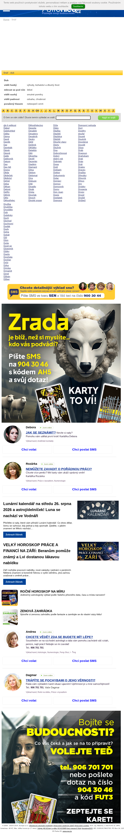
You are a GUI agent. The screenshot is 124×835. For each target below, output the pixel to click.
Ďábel (7, 128)
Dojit (55, 167)
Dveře (7, 254)
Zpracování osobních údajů (63, 825)
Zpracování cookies (81, 825)
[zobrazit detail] (12, 442)
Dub (6, 212)
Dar (5, 144)
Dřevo (81, 181)
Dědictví (8, 178)
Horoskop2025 (87, 828)
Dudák (7, 226)
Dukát (7, 234)
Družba (7, 204)
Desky (31, 139)
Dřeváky (82, 175)
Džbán (7, 276)
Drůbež (82, 200)
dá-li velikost (10, 125)
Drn (80, 183)
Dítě (30, 183)
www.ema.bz (67, 831)
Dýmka (7, 268)
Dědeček (8, 175)
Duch (6, 218)
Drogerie (82, 189)
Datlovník (8, 158)
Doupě (81, 136)
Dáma (7, 136)
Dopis (56, 195)
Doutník (82, 139)
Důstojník (8, 248)
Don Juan (58, 192)
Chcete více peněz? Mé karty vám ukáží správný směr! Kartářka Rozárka (59, 472)
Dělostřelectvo (35, 125)
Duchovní (8, 223)
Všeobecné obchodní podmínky (41, 825)
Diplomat (32, 175)
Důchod (7, 220)
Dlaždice (57, 136)
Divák (31, 189)
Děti (30, 153)
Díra (30, 178)
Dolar (56, 178)
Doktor (56, 172)
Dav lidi (7, 167)
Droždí (81, 197)
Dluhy (56, 144)
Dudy (6, 229)
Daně (6, 139)
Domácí (57, 181)
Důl (5, 237)
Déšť (30, 142)
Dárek (7, 150)
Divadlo (32, 186)
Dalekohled (9, 130)
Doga (56, 164)
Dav (6, 164)
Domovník (58, 186)
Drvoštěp (8, 209)
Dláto (56, 128)
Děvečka (32, 156)
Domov (57, 183)
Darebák (8, 147)
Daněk (7, 142)
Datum (7, 161)
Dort (80, 128)
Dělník (7, 195)
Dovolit (81, 144)
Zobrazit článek (14, 534)
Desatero (33, 133)
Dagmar (39, 675)
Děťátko (32, 147)
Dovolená (83, 142)
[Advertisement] (61, 46)
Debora (39, 427)
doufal (81, 133)
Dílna (31, 169)
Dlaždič (57, 133)
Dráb (80, 150)
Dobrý (56, 156)
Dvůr (6, 262)
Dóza (80, 147)
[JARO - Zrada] (61, 363)
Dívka (31, 192)
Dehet (7, 181)
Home (6, 19)
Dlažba (56, 130)
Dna (55, 150)
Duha (6, 232)
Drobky (81, 186)
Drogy (81, 192)
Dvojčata (8, 257)
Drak (80, 158)
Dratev (81, 167)
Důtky (6, 251)
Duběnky (8, 215)
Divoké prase (35, 200)
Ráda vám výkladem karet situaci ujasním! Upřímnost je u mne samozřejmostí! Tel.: (67, 684)
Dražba (82, 172)
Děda (6, 172)
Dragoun (82, 153)
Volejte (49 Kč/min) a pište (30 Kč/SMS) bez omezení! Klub (59, 828)
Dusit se (8, 246)
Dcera (7, 169)
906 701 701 (37, 647)
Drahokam (83, 156)
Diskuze (32, 181)
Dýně (6, 273)
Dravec (81, 169)
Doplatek (57, 197)
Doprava (57, 200)
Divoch (31, 197)
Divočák (32, 195)
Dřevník (82, 178)
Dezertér (32, 161)
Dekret (7, 189)
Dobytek (57, 161)
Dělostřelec (9, 200)
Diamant (32, 167)
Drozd (81, 195)
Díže (55, 125)
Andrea (39, 631)
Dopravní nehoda (87, 125)
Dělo (6, 197)
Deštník (32, 144)
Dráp (80, 161)
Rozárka (39, 463)
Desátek (32, 130)
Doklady (57, 169)
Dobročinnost (60, 153)
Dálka (6, 133)
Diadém (32, 164)
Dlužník (57, 147)
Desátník (32, 136)
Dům (6, 240)
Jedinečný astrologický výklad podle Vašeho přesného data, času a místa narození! (62, 595)
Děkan (7, 186)
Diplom (32, 172)
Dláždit (56, 139)
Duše (6, 243)
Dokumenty (59, 175)
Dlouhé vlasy (59, 142)
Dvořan (7, 259)
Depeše (32, 128)
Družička (8, 207)
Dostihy (82, 130)
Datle (6, 156)
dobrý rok (58, 158)
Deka (6, 183)
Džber (7, 279)
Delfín (7, 192)
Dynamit (8, 271)
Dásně (7, 153)
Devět (31, 158)
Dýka (6, 265)
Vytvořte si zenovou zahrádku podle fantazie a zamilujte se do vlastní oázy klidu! (61, 614)
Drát (80, 164)
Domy (56, 189)
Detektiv (32, 150)
